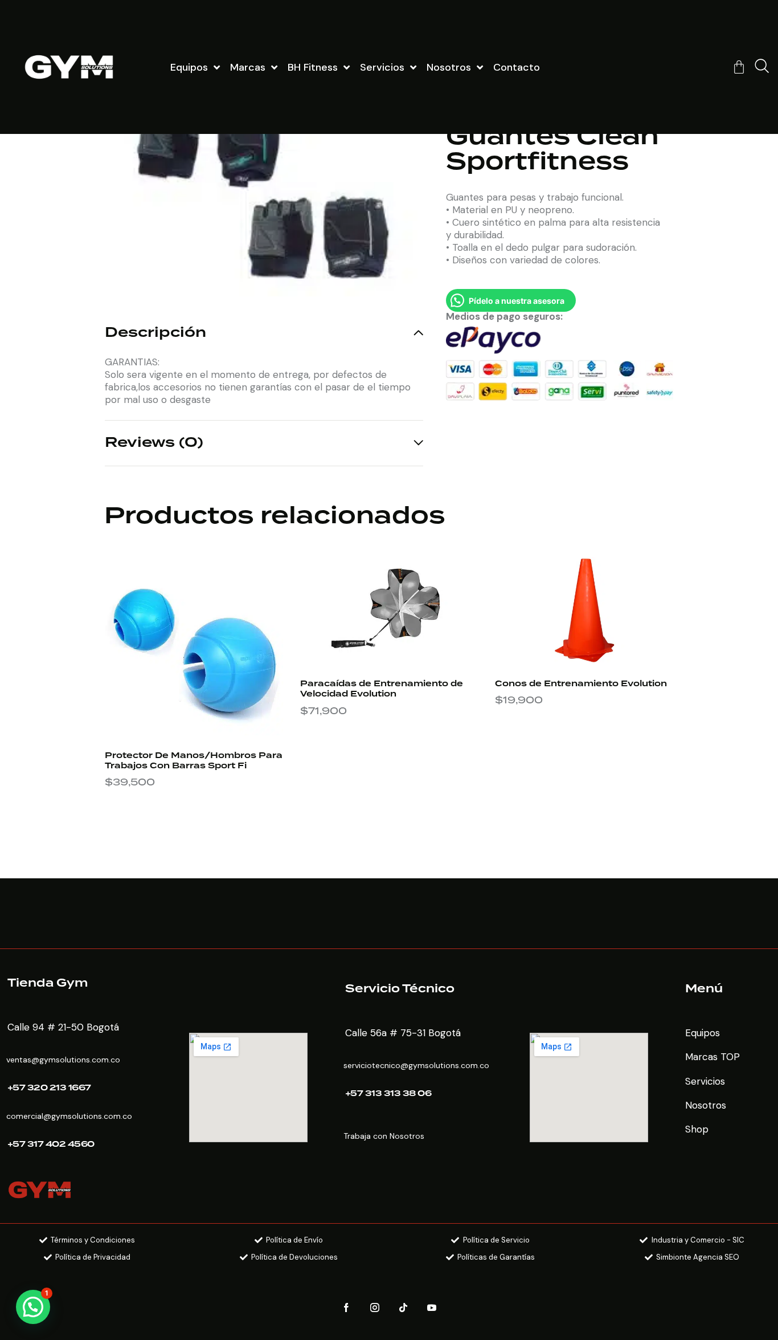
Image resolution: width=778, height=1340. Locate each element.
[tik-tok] (403, 1308)
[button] (33, 1307)
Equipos (189, 67)
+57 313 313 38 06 (388, 1094)
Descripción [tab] (155, 334)
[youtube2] (432, 1308)
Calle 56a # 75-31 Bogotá (403, 1033)
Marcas (247, 67)
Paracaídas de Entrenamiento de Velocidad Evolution (381, 689)
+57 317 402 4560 (51, 1144)
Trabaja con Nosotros (383, 1136)
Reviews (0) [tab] (154, 443)
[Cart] (739, 67)
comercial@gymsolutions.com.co (69, 1116)
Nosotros (449, 67)
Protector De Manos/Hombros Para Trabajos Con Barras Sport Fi (193, 761)
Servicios (382, 67)
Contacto (516, 67)
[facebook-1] (346, 1308)
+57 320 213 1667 (49, 1088)
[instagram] (375, 1308)
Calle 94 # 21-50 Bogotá (63, 1027)
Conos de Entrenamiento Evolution (581, 684)
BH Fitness (313, 67)
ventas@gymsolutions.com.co (63, 1059)
